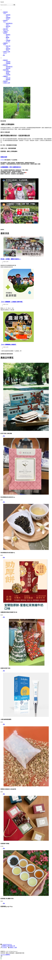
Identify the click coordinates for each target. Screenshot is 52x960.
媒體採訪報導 (4, 157)
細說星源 (5, 60)
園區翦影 (8, 79)
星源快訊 (5, 65)
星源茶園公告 (9, 66)
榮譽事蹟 (8, 63)
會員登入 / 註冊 (13, 947)
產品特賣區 (6, 69)
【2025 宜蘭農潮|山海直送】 (9, 344)
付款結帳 (8, 74)
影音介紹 (8, 78)
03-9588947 (4, 947)
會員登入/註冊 (6, 82)
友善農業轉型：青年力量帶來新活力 (11, 167)
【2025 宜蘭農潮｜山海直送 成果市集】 (12, 301)
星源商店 (8, 71)
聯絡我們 (5, 81)
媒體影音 (5, 76)
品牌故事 (8, 61)
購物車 (7, 73)
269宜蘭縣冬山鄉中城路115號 (8, 945)
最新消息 (8, 68)
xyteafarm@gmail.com (7, 944)
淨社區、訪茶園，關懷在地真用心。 (11, 259)
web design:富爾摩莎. (5, 954)
